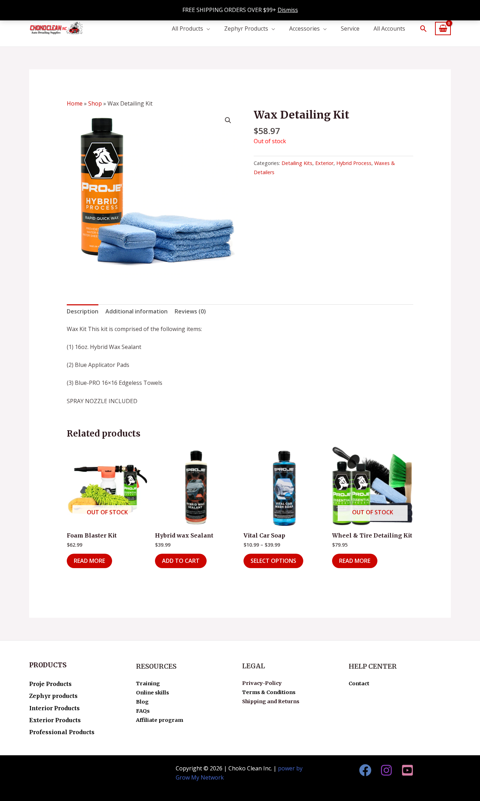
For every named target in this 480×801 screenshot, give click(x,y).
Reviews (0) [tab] (190, 311)
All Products (187, 28)
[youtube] (407, 770)
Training (148, 683)
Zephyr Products (246, 28)
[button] (423, 28)
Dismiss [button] (288, 10)
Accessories (304, 28)
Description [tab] (82, 311)
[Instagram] (386, 770)
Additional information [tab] (136, 311)
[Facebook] (365, 770)
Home (75, 103)
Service (350, 28)
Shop (95, 103)
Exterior (324, 163)
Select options (273, 561)
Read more (89, 561)
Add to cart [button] (181, 561)
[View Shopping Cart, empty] (443, 29)
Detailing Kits (296, 163)
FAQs (143, 711)
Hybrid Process (353, 163)
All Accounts (389, 28)
